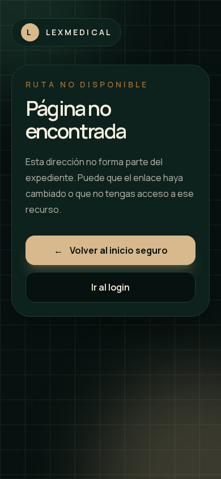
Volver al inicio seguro (111, 250)
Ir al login (110, 287)
